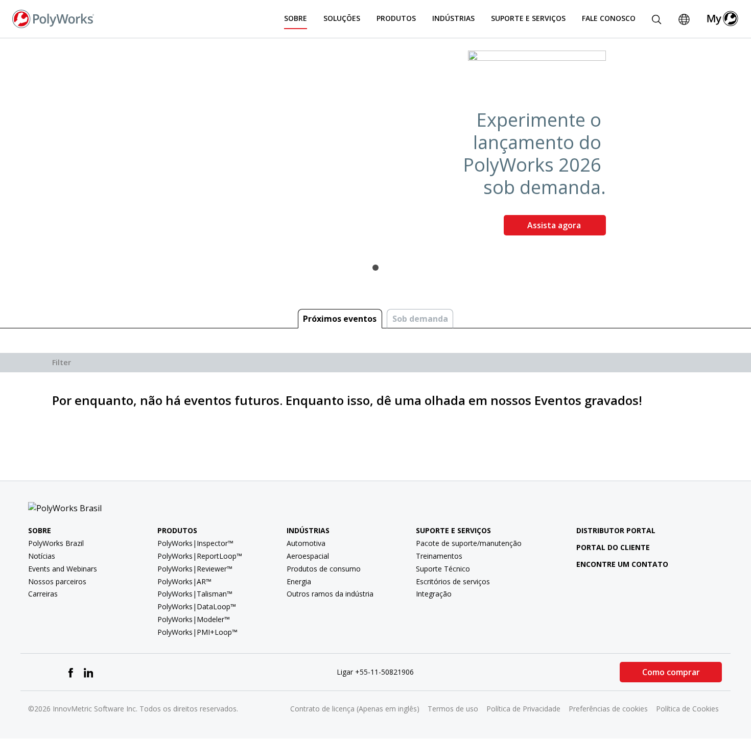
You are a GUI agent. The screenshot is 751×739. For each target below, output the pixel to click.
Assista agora (555, 225)
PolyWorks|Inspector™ (195, 543)
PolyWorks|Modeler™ (193, 619)
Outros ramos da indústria (330, 594)
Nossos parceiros (57, 581)
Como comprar (671, 672)
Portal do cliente (613, 547)
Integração (434, 594)
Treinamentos (439, 556)
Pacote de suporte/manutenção (469, 543)
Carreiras (43, 594)
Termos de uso (453, 708)
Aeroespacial (308, 556)
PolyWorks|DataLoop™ (196, 606)
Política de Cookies (687, 708)
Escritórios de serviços (453, 581)
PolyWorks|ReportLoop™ (199, 556)
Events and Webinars (62, 569)
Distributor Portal (615, 530)
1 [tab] (375, 268)
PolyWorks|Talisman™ (194, 594)
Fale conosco (609, 18)
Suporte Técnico (443, 569)
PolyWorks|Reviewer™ (194, 569)
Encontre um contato (622, 564)
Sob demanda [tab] (420, 318)
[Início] (53, 17)
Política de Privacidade (523, 708)
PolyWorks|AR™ (184, 581)
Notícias (41, 556)
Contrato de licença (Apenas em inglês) (354, 708)
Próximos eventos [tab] (340, 318)
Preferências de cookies (608, 708)
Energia (299, 581)
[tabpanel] (375, 147)
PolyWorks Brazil (56, 543)
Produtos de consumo (324, 569)
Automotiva (306, 543)
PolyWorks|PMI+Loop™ (197, 632)
